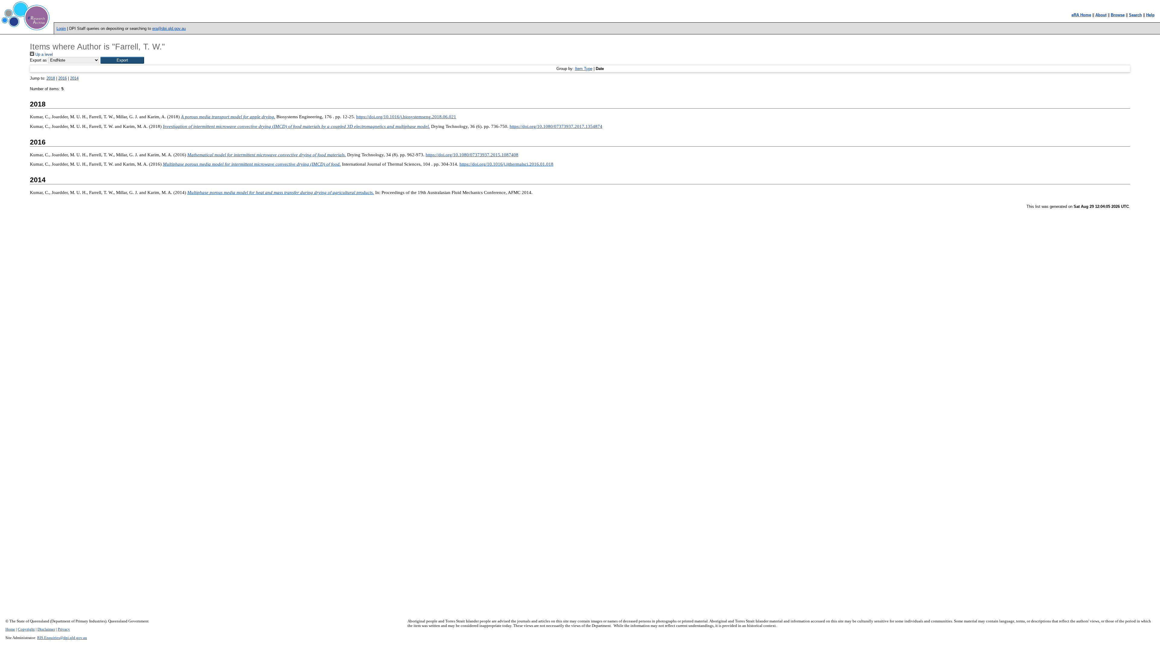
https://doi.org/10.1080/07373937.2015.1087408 (472, 154)
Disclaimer (46, 629)
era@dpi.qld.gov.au (169, 28)
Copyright (26, 629)
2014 (74, 78)
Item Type (583, 68)
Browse (1118, 15)
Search (1135, 15)
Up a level (43, 54)
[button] (122, 60)
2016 (62, 78)
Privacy (64, 629)
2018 (51, 78)
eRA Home (1081, 15)
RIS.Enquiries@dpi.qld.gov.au (62, 638)
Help (1150, 15)
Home (10, 629)
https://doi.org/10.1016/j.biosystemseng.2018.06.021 (406, 116)
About (1101, 15)
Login (61, 28)
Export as (38, 60)
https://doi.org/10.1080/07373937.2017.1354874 (556, 126)
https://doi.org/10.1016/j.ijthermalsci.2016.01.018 (506, 164)
